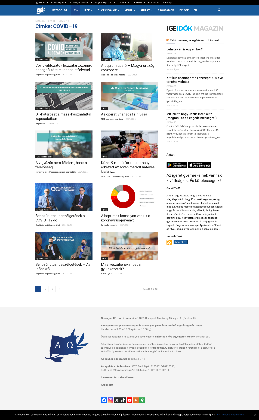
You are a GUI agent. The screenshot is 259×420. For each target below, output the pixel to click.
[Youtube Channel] (129, 400)
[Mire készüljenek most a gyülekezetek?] (129, 246)
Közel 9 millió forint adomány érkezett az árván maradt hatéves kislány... (128, 167)
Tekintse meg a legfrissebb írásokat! (195, 40)
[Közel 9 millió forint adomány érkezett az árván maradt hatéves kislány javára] (129, 144)
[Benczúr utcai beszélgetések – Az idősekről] (63, 246)
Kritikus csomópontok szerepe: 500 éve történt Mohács (194, 80)
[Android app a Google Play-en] (177, 167)
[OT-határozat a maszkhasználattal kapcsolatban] (63, 96)
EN (195, 10)
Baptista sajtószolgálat (47, 74)
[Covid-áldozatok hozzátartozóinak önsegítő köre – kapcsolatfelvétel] (63, 47)
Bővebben (180, 242)
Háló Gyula (107, 273)
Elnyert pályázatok (104, 2)
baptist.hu (40, 123)
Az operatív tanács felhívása (124, 114)
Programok (166, 10)
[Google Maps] (142, 400)
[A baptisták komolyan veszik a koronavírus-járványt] (129, 197)
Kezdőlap (40, 20)
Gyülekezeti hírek (44, 157)
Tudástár (122, 2)
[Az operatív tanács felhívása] (129, 96)
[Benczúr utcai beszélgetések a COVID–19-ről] (63, 197)
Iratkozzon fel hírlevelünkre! (117, 377)
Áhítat (145, 10)
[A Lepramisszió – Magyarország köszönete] (129, 47)
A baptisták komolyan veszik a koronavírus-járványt (125, 218)
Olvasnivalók (107, 10)
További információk (233, 414)
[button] (219, 10)
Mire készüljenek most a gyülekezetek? (121, 266)
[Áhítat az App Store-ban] (199, 167)
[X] (117, 400)
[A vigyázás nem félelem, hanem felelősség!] (63, 144)
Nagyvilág (106, 59)
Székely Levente (109, 225)
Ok (218, 414)
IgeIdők (184, 10)
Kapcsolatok (153, 2)
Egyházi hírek (42, 59)
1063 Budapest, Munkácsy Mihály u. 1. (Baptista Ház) (169, 318)
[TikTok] (123, 400)
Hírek (86, 10)
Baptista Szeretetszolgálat (115, 176)
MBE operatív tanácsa (112, 119)
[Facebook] (104, 400)
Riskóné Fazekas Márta (113, 74)
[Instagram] (110, 400)
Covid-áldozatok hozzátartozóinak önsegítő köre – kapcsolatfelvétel (63, 67)
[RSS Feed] (136, 400)
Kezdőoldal (60, 10)
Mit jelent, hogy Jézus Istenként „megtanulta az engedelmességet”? (191, 116)
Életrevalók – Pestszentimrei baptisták (55, 172)
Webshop (167, 2)
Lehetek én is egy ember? (184, 49)
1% (76, 10)
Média (128, 10)
